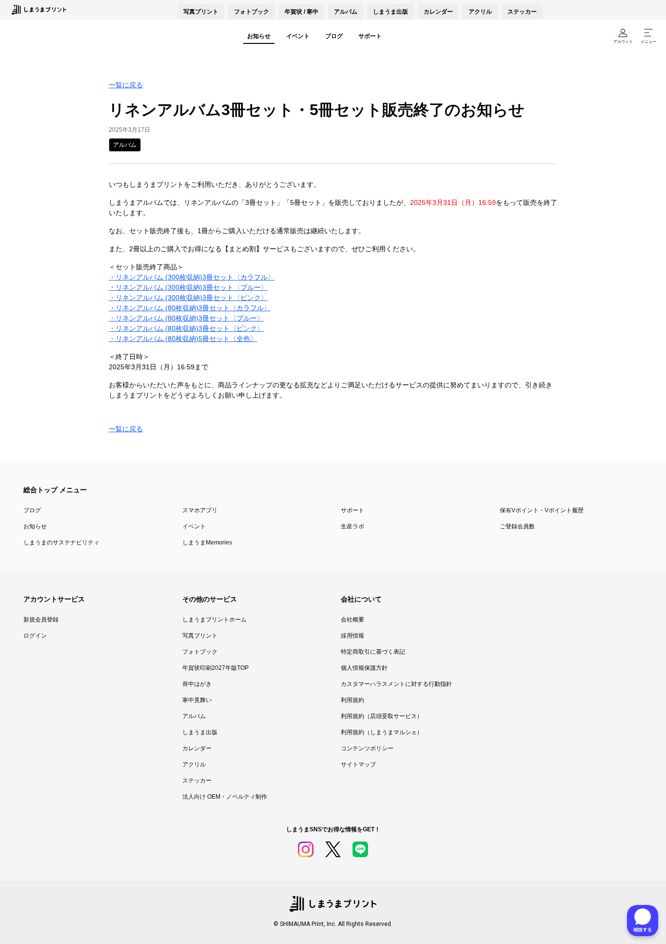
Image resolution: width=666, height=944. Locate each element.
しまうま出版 (390, 11)
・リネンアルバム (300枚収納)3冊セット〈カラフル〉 (191, 277)
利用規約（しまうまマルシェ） (382, 732)
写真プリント (199, 635)
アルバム (345, 11)
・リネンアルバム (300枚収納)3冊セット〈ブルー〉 (188, 287)
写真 (200, 11)
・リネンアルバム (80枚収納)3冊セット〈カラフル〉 (190, 308)
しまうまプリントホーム (214, 619)
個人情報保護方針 (364, 667)
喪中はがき (197, 684)
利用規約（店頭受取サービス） (382, 716)
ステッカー (522, 11)
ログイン (35, 635)
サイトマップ (358, 764)
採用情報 (352, 635)
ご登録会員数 (517, 526)
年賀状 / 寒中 (301, 11)
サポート (370, 36)
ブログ (334, 36)
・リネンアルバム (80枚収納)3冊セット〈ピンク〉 (186, 328)
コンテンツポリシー (367, 748)
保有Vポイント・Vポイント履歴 (542, 510)
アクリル (480, 11)
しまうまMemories (207, 542)
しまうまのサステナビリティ (61, 542)
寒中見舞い (197, 700)
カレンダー (438, 11)
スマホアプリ (199, 510)
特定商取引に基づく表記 (373, 651)
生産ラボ (352, 526)
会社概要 (352, 619)
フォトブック (251, 11)
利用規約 (352, 700)
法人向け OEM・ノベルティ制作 (224, 796)
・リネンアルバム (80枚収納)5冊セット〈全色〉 (183, 338)
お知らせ (259, 36)
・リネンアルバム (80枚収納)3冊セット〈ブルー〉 (186, 318)
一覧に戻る (126, 85)
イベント (298, 36)
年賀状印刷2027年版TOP (215, 667)
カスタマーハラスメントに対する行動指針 (396, 684)
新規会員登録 (41, 619)
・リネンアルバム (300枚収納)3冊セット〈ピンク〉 (188, 297)
